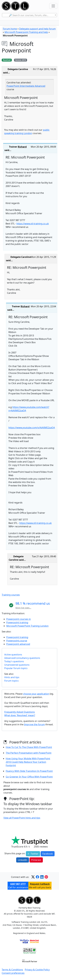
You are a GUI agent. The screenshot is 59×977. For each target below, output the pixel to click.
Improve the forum (34, 724)
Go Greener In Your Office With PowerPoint (29, 776)
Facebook (47, 853)
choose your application (36, 693)
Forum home (10, 28)
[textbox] (29, 15)
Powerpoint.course (16, 640)
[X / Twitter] (33, 876)
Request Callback (40, 884)
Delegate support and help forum (37, 28)
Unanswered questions (17, 664)
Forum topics (11, 680)
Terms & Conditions (12, 969)
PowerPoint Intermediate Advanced (26, 86)
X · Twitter (33, 853)
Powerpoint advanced (18, 644)
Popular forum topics (15, 668)
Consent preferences (13, 973)
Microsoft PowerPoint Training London (27, 625)
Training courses (11, 594)
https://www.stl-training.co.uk (32, 223)
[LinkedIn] (42, 876)
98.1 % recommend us (32, 603)
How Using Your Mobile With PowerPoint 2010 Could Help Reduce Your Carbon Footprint (28, 762)
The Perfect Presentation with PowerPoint (28, 752)
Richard (22, 146)
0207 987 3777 (18, 884)
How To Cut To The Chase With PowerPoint (29, 747)
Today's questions (14, 661)
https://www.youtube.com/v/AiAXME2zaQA (31, 427)
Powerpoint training (17, 622)
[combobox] (29, 15)
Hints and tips (11, 677)
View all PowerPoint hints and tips (21, 817)
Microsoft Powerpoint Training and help (26, 32)
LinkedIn (22, 860)
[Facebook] (37, 876)
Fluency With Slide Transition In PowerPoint (29, 771)
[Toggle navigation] (53, 6)
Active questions (13, 654)
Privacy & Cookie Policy (37, 969)
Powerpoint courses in (18, 619)
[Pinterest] (46, 876)
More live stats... (23, 607)
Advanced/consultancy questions (22, 658)
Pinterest (36, 860)
